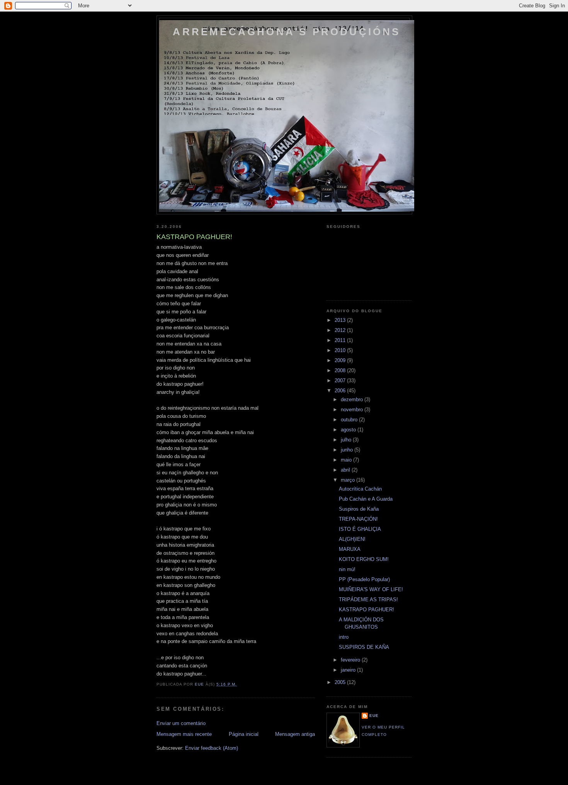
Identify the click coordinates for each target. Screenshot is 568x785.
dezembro (352, 399)
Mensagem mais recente (184, 734)
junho (347, 450)
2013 (341, 320)
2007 (341, 380)
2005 (341, 682)
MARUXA (350, 549)
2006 (341, 390)
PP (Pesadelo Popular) (364, 579)
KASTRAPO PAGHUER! (366, 609)
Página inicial (243, 734)
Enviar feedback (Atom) (211, 748)
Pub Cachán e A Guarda (366, 499)
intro (344, 637)
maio (347, 460)
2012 (341, 330)
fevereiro (351, 660)
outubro (350, 419)
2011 (341, 340)
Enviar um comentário (181, 723)
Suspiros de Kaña (359, 509)
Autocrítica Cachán (360, 489)
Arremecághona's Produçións (286, 32)
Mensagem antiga (295, 734)
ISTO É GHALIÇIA (360, 529)
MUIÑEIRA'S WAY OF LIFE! (371, 589)
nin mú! (347, 569)
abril (346, 470)
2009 (341, 360)
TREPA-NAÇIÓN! (358, 519)
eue (374, 715)
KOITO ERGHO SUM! (364, 559)
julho (347, 440)
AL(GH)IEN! (352, 539)
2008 (341, 370)
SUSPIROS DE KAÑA (364, 647)
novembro (352, 409)
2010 (341, 350)
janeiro (349, 670)
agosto (349, 430)
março (348, 480)
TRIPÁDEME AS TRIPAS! (368, 599)
